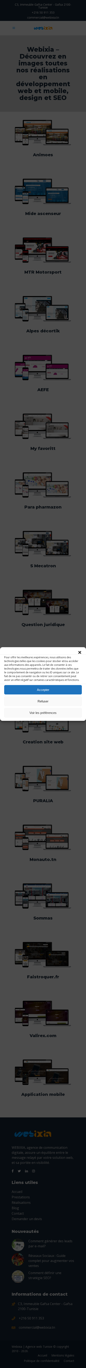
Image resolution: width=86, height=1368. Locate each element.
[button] (80, 652)
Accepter (43, 690)
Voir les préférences (43, 713)
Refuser (43, 701)
